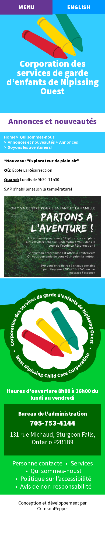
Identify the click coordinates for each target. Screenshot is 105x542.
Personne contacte (37, 463)
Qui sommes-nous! (56, 471)
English (78, 7)
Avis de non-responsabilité (56, 486)
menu (26, 7)
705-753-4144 (52, 423)
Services (82, 463)
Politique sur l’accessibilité (55, 478)
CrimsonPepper (52, 508)
